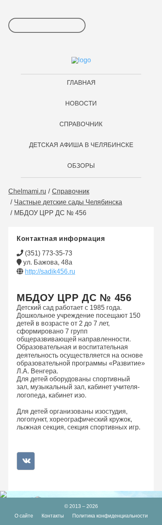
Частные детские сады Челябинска (68, 202)
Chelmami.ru (27, 191)
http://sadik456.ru (50, 271)
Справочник (70, 191)
